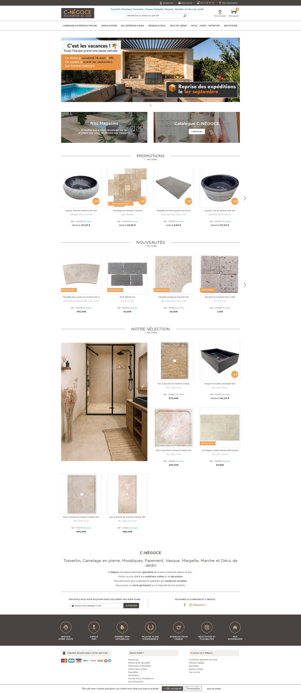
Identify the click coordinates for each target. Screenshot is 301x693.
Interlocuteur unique (137, 669)
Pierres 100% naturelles (139, 663)
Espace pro (168, 3)
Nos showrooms (229, 3)
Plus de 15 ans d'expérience (141, 678)
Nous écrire (187, 3)
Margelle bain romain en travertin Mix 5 (81, 297)
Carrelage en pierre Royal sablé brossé (220, 450)
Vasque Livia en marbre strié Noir (219, 210)
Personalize (193, 688)
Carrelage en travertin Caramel (127, 210)
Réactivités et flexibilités (139, 666)
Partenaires (133, 675)
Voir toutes (151, 159)
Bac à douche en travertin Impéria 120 (81, 517)
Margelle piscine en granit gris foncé (173, 210)
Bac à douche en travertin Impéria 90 (173, 450)
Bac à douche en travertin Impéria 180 (127, 517)
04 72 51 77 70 (207, 3)
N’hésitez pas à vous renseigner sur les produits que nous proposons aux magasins (104, 131)
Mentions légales (196, 663)
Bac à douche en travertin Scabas (174, 383)
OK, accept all (173, 688)
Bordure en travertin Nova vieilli (220, 297)
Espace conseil (196, 669)
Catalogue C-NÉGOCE (196, 123)
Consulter (196, 131)
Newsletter (133, 672)
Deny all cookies (214, 689)
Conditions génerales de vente (203, 659)
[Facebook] (184, 605)
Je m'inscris (131, 605)
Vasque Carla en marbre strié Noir (81, 210)
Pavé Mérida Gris (127, 297)
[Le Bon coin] (198, 605)
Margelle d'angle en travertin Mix (173, 297)
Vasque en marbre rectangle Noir (219, 383)
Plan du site (194, 672)
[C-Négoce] (77, 13)
